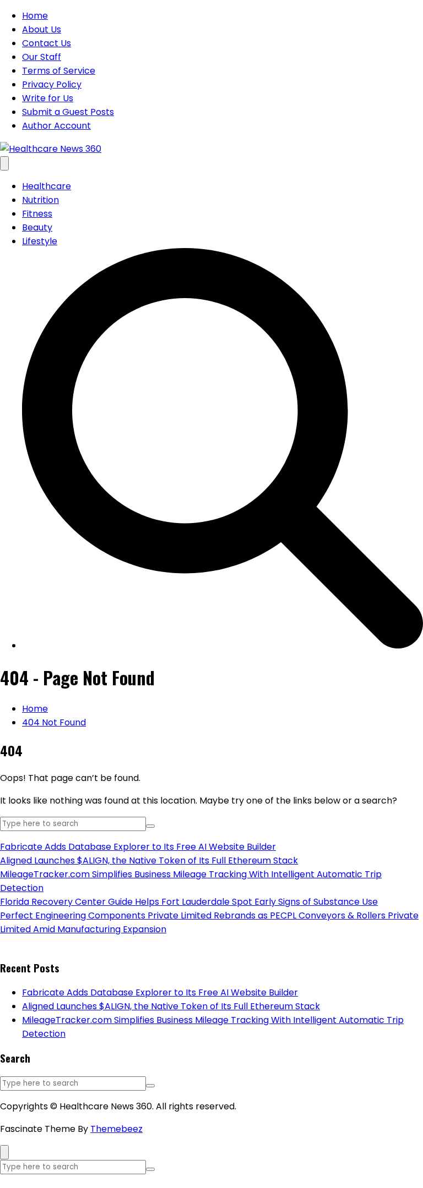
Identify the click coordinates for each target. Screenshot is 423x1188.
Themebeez (116, 1129)
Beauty (37, 227)
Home (35, 15)
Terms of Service (58, 70)
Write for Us (47, 98)
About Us (41, 29)
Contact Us (46, 43)
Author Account (56, 125)
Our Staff (41, 57)
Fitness (37, 213)
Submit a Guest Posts (68, 112)
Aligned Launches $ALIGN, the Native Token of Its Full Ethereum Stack (149, 860)
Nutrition (40, 200)
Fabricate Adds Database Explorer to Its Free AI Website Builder (138, 846)
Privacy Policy (52, 84)
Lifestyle (39, 241)
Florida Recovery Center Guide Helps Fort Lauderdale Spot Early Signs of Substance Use (189, 901)
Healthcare (46, 186)
